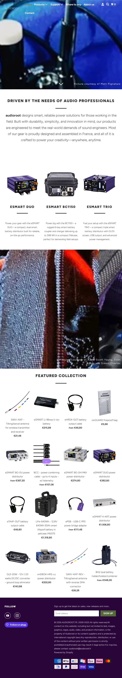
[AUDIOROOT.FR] (13, 8)
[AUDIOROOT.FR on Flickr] (24, 616)
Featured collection (61, 375)
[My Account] (103, 4)
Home (28, 4)
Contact (29, 12)
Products (39, 4)
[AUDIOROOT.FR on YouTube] (8, 616)
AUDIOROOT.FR (69, 622)
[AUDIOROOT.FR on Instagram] (18, 616)
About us (89, 4)
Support (55, 4)
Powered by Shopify (63, 652)
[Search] (108, 4)
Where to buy (73, 4)
